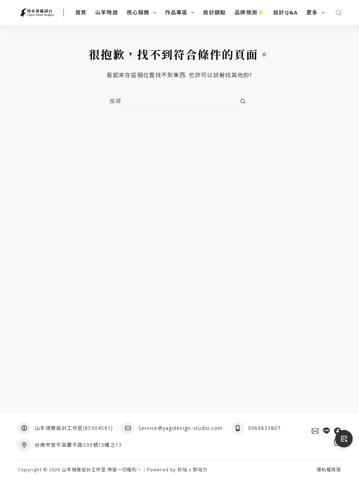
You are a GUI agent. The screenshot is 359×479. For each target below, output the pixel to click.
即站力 (200, 469)
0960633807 (264, 428)
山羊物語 (106, 12)
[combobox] (172, 101)
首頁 (81, 12)
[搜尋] (338, 12)
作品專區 (176, 12)
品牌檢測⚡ (249, 12)
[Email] (315, 430)
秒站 (182, 469)
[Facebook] (337, 430)
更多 (312, 12)
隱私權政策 (329, 470)
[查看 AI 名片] (344, 438)
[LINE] (326, 430)
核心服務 (138, 12)
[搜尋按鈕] (243, 101)
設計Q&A (285, 12)
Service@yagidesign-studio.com (180, 428)
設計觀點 (214, 12)
